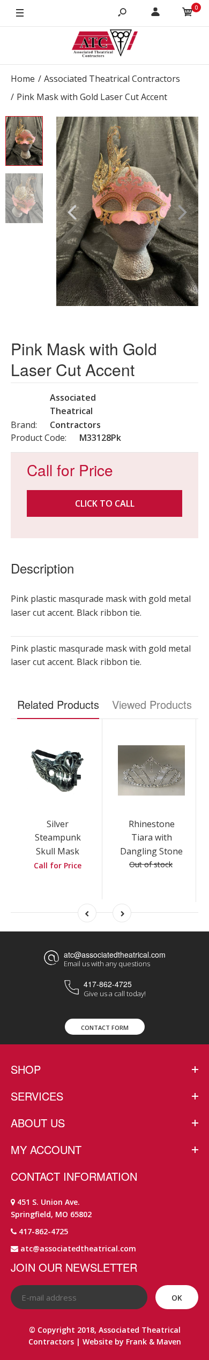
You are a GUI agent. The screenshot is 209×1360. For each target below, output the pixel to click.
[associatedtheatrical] (104, 45)
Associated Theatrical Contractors (75, 411)
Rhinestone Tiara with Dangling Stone (151, 837)
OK (176, 1298)
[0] (187, 13)
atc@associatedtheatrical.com (115, 954)
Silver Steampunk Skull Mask (58, 837)
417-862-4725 (108, 984)
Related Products (58, 704)
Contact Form (105, 1027)
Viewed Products (152, 704)
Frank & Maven (153, 1341)
